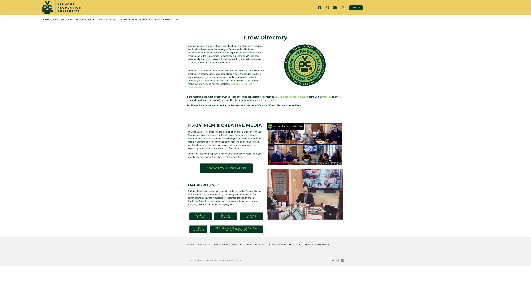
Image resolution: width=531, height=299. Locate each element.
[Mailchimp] (342, 7)
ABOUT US (58, 19)
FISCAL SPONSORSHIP (79, 19)
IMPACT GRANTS (108, 19)
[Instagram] (327, 7)
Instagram (326, 97)
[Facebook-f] (333, 260)
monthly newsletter (266, 100)
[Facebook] (319, 7)
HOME (45, 19)
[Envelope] (334, 7)
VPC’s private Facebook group (290, 97)
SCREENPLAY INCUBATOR (134, 19)
